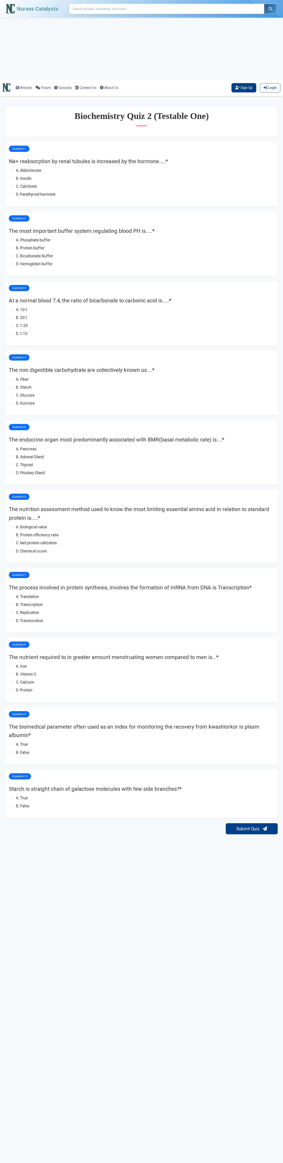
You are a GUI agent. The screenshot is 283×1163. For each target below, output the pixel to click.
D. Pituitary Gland (30, 473)
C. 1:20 (22, 325)
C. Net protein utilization (36, 543)
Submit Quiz (248, 828)
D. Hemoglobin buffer (34, 264)
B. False (22, 752)
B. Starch (23, 387)
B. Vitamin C (26, 674)
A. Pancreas (26, 449)
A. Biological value (31, 527)
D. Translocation (29, 621)
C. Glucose (25, 395)
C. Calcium (25, 682)
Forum (46, 88)
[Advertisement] (132, 49)
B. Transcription (29, 604)
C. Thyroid (24, 465)
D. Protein (24, 690)
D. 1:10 (21, 333)
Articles (26, 88)
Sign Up (246, 88)
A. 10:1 (22, 309)
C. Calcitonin (26, 186)
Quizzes (65, 88)
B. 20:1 (22, 317)
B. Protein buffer (30, 248)
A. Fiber (22, 379)
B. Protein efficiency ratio (37, 535)
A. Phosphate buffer (33, 240)
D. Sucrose (25, 403)
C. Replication (27, 612)
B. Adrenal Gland (30, 457)
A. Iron (21, 666)
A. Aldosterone (28, 170)
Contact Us (88, 88)
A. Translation (27, 596)
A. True (22, 744)
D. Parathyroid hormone (35, 194)
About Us (111, 88)
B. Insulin (23, 178)
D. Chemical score (31, 551)
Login (272, 88)
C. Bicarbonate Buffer (34, 256)
